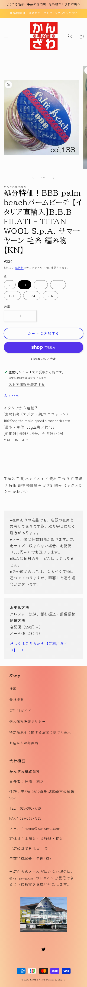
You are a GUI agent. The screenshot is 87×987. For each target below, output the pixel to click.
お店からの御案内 (23, 742)
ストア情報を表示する (27, 384)
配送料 (19, 267)
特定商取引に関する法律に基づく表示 (40, 732)
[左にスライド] (33, 178)
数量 (7, 306)
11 (24, 284)
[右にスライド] (54, 178)
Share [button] (14, 395)
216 (50, 295)
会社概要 (16, 699)
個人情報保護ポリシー (27, 721)
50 (41, 284)
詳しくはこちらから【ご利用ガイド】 (39, 647)
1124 (31, 295)
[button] (6, 36)
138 (58, 284)
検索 (12, 688)
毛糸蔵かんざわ (37, 979)
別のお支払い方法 (43, 359)
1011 (12, 295)
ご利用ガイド (20, 710)
